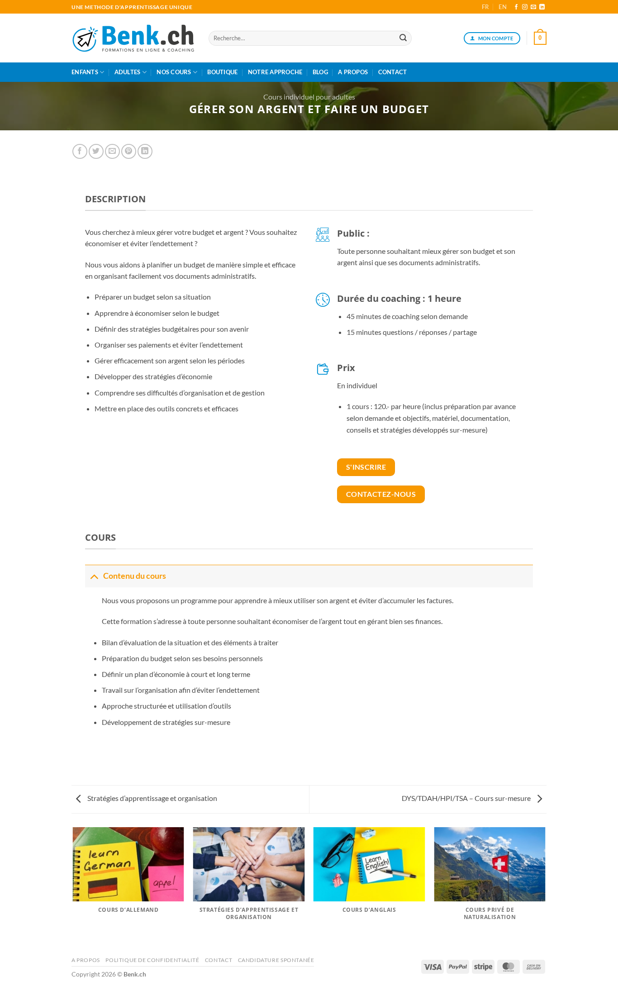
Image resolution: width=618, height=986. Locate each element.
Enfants (84, 72)
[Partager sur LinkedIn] (145, 151)
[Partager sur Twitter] (96, 151)
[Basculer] (94, 576)
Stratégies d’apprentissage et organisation (151, 798)
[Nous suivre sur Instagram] (525, 7)
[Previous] (73, 888)
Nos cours (174, 72)
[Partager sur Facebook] (79, 151)
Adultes (127, 72)
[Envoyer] (403, 38)
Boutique (222, 72)
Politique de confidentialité (152, 960)
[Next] (545, 888)
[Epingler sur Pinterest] (128, 151)
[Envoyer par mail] (112, 151)
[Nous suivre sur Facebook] (516, 7)
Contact (392, 72)
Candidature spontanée (276, 960)
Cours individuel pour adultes (309, 96)
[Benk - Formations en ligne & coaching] (133, 38)
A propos (353, 72)
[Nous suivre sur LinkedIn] (542, 7)
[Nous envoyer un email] (533, 7)
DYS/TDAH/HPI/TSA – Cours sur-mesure (467, 798)
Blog (320, 72)
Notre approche (275, 72)
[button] (540, 38)
